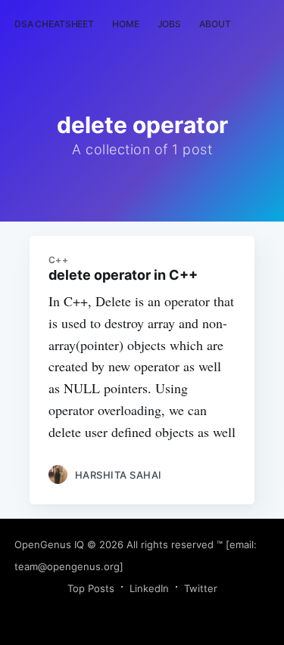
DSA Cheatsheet (54, 23)
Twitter (200, 588)
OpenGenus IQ (49, 544)
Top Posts (90, 588)
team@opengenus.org (67, 566)
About (214, 23)
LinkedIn (149, 588)
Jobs (170, 23)
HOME (125, 23)
